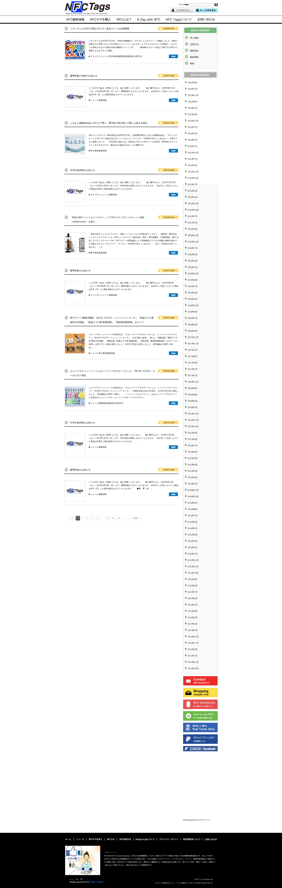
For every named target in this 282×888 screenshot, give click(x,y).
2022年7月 (192, 184)
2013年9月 (192, 579)
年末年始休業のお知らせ (82, 170)
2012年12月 (193, 636)
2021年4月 (192, 229)
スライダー (95, 56)
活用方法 (138, 56)
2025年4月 (192, 114)
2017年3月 (192, 369)
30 (119, 518)
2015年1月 (192, 484)
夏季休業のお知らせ (80, 270)
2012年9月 (192, 649)
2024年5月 (192, 133)
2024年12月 (193, 121)
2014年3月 (192, 541)
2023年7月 (192, 159)
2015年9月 (192, 433)
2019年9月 (192, 280)
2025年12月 (193, 95)
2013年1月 (192, 630)
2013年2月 (192, 624)
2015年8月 (192, 439)
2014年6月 (192, 522)
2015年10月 (193, 426)
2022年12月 (193, 171)
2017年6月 (192, 356)
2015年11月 (193, 420)
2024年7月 (192, 127)
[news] (75, 20)
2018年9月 (192, 312)
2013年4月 (192, 611)
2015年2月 (192, 477)
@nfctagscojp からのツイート (197, 820)
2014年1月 (192, 554)
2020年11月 (193, 242)
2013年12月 (193, 560)
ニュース (105, 56)
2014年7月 (192, 515)
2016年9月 (192, 388)
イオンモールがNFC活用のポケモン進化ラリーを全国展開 (99, 28)
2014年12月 (193, 490)
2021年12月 (193, 203)
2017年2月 (192, 375)
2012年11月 (193, 643)
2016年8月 (192, 394)
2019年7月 (192, 286)
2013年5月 (192, 605)
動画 (192, 63)
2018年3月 (192, 331)
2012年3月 (192, 655)
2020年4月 (192, 261)
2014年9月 (192, 503)
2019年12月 (193, 273)
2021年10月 (193, 210)
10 (107, 518)
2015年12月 (193, 413)
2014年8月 (192, 509)
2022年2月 (192, 191)
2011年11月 (193, 662)
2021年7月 (192, 216)
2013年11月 (193, 566)
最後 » (136, 518)
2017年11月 (193, 343)
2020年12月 (193, 235)
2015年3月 (192, 471)
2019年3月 (192, 299)
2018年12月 (193, 305)
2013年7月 (192, 592)
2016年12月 (193, 382)
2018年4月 (192, 324)
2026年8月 (192, 82)
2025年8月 (192, 101)
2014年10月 (193, 496)
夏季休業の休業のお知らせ (83, 76)
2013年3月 (192, 617)
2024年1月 (192, 146)
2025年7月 (192, 108)
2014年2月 (192, 547)
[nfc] (111, 841)
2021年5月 (192, 222)
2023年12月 (193, 152)
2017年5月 (192, 363)
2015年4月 (192, 464)
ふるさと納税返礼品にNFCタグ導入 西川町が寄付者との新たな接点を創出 (109, 123)
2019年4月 (192, 292)
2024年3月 (192, 140)
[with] (100, 20)
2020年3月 (192, 267)
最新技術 (129, 56)
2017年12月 (193, 337)
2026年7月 (192, 89)
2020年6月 (192, 254)
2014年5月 (192, 528)
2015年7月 (192, 445)
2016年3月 (192, 407)
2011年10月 (193, 668)
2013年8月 (192, 585)
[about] (124, 20)
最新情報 (121, 56)
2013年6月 (192, 598)
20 (113, 518)
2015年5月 (192, 458)
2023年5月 (192, 165)
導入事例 (113, 56)
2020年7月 (192, 248)
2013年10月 (193, 573)
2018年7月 (192, 318)
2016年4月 (192, 401)
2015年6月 (192, 452)
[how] (125, 841)
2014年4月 (192, 534)
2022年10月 (193, 178)
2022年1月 (192, 197)
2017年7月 (192, 350)
